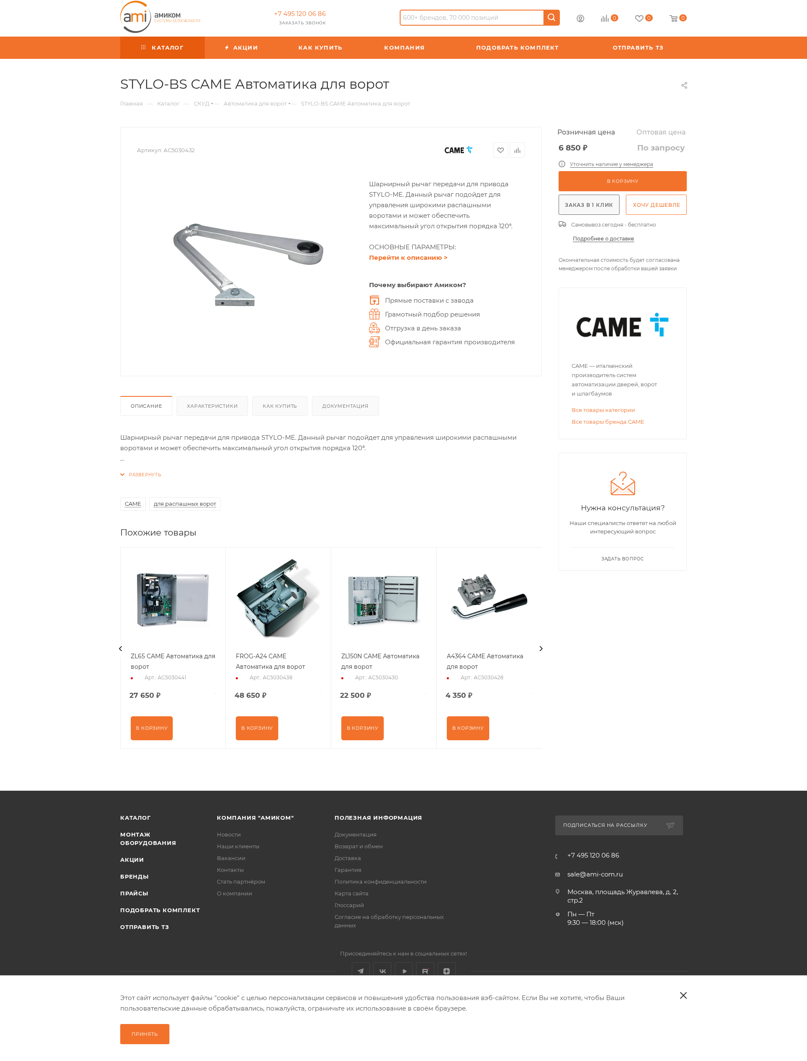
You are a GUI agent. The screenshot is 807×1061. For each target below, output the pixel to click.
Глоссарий (349, 905)
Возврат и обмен (359, 846)
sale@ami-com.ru (595, 874)
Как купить (280, 406)
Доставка (348, 858)
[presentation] (120, 648)
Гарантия (348, 869)
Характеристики (212, 406)
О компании (234, 893)
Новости (229, 834)
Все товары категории (603, 409)
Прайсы (134, 893)
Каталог (135, 817)
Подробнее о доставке (603, 238)
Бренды (134, 876)
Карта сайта (352, 893)
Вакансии (231, 858)
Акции (132, 859)
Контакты (230, 869)
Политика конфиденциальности (381, 881)
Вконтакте (382, 971)
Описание (146, 406)
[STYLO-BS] (248, 264)
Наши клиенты (238, 846)
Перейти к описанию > (408, 257)
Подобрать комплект (160, 910)
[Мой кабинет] (580, 19)
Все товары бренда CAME (608, 421)
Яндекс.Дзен (447, 971)
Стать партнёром (241, 881)
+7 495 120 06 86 (300, 14)
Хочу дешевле (656, 205)
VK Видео (404, 971)
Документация (345, 406)
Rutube (425, 971)
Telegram (361, 971)
